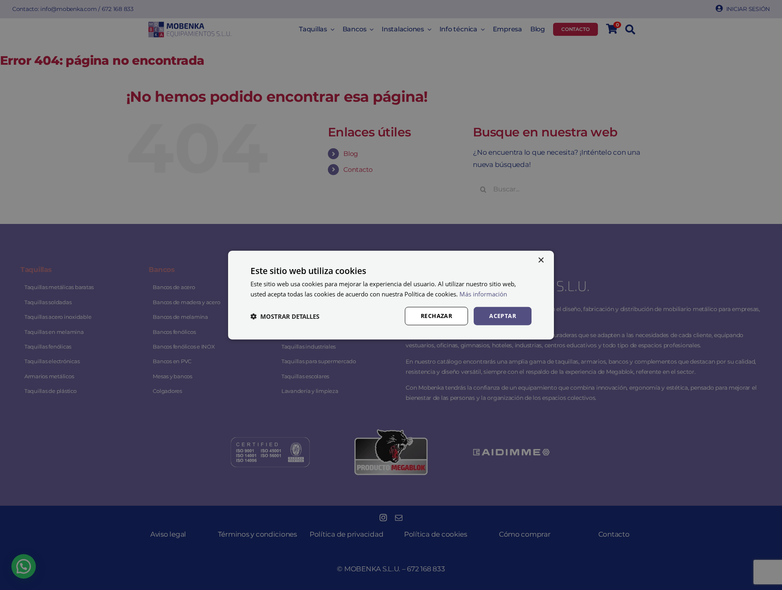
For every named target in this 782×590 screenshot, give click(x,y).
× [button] (541, 260)
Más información (483, 294)
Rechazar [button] (436, 316)
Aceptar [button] (502, 316)
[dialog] (391, 295)
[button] (284, 315)
